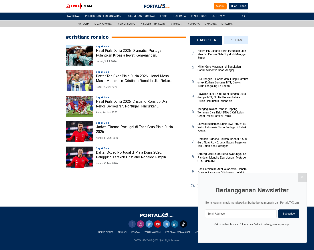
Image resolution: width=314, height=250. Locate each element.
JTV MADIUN (175, 23)
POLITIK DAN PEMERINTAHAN (103, 16)
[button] (243, 16)
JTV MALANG (210, 23)
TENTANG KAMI (153, 232)
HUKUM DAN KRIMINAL (140, 16)
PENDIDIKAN (199, 16)
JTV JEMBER (144, 23)
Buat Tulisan (238, 6)
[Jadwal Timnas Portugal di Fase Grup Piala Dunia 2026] (79, 131)
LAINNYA (217, 16)
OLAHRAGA (179, 16)
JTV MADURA (193, 23)
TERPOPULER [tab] (206, 40)
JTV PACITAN (226, 23)
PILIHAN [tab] (236, 40)
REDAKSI (122, 232)
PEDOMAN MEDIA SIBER (178, 232)
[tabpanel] (219, 121)
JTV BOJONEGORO (125, 23)
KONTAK (135, 232)
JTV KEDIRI (159, 23)
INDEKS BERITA (105, 232)
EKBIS (163, 16)
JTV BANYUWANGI (102, 23)
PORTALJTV (84, 23)
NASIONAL (73, 16)
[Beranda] (157, 215)
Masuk (220, 6)
